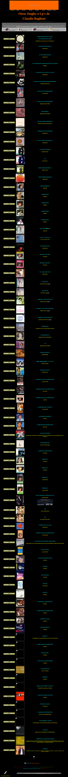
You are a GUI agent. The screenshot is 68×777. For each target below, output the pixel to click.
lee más (48, 283)
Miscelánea (30, 10)
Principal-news (13, 10)
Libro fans (43, 10)
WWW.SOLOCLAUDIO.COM (40, 773)
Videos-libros (37, 10)
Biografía (18, 10)
